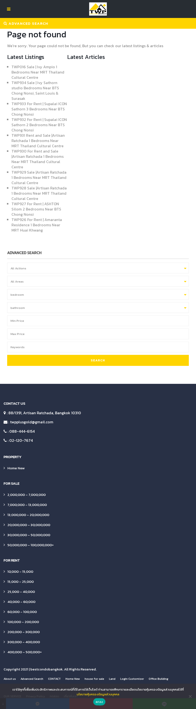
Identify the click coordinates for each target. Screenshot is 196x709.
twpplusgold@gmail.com (31, 422)
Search (98, 360)
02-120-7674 (21, 440)
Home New (16, 468)
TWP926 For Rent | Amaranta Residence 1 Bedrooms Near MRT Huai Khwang (36, 225)
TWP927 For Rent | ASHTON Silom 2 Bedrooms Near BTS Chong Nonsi (36, 209)
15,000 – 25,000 (20, 581)
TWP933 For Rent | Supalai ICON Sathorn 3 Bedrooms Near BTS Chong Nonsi (39, 109)
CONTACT (54, 679)
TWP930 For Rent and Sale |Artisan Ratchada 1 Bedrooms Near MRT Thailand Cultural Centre (37, 159)
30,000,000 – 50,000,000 (28, 535)
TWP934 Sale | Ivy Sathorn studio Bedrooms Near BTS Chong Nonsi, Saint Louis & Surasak (35, 90)
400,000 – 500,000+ (24, 652)
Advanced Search (32, 679)
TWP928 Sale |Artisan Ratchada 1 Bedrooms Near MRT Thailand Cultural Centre (39, 193)
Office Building (158, 679)
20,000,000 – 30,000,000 (28, 524)
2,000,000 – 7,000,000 (26, 494)
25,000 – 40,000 (21, 591)
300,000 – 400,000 (23, 642)
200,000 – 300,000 (23, 632)
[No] (190, 696)
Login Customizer (132, 679)
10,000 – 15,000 (20, 571)
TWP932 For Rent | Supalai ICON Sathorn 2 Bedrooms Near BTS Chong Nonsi (39, 125)
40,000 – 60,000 (21, 601)
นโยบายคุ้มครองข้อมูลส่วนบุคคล (98, 694)
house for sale (94, 679)
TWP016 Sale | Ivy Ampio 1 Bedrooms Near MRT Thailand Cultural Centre (37, 72)
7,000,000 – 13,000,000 (27, 504)
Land (112, 679)
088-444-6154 (22, 431)
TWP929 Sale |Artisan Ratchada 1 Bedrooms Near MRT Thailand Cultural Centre (38, 177)
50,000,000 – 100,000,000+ (30, 545)
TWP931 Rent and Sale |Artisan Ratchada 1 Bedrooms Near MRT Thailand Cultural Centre (38, 140)
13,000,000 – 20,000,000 (28, 514)
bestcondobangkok (46, 669)
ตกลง (99, 702)
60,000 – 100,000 (22, 611)
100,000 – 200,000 (23, 621)
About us (10, 679)
